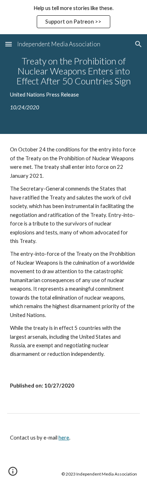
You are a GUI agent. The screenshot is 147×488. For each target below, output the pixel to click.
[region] (73, 17)
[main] (73, 84)
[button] (8, 44)
